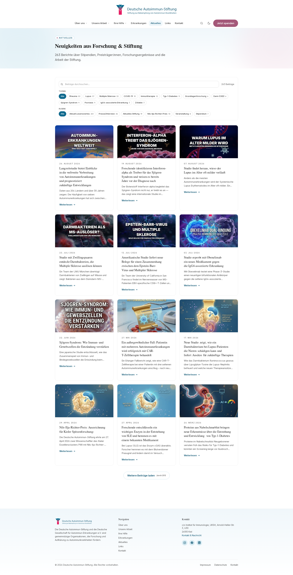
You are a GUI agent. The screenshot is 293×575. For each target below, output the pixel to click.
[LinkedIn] (199, 543)
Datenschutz (220, 565)
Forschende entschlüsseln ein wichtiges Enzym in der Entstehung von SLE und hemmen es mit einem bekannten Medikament (143, 433)
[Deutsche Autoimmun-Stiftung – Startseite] (146, 9)
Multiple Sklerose (109, 96)
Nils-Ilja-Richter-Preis (158, 113)
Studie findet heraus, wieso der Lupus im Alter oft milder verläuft (204, 170)
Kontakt (179, 23)
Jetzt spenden (225, 23)
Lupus (89, 96)
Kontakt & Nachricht (191, 535)
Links (168, 23)
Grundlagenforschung (196, 96)
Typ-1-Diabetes (171, 96)
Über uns (80, 23)
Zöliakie (140, 102)
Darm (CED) (219, 96)
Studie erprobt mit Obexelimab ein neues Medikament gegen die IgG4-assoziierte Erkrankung (204, 261)
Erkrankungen (138, 23)
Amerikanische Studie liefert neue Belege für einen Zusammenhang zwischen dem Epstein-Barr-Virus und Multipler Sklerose (142, 263)
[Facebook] (192, 543)
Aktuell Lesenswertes (81, 113)
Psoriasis (90, 102)
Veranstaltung (183, 113)
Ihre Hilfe (119, 23)
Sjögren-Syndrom (70, 102)
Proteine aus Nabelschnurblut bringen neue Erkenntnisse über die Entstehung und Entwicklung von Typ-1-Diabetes (207, 431)
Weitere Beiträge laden (146, 475)
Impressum (205, 565)
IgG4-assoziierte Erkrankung (115, 102)
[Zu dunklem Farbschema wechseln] (209, 23)
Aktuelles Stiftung (132, 113)
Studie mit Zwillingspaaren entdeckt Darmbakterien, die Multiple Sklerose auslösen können (80, 261)
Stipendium (202, 113)
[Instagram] (184, 543)
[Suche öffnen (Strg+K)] (202, 23)
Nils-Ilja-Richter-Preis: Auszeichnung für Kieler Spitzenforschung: (82, 429)
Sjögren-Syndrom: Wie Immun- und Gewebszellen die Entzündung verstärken (84, 344)
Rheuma (74, 96)
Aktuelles (156, 23)
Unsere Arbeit (99, 23)
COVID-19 (130, 96)
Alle (62, 96)
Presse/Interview (108, 113)
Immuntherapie (149, 96)
